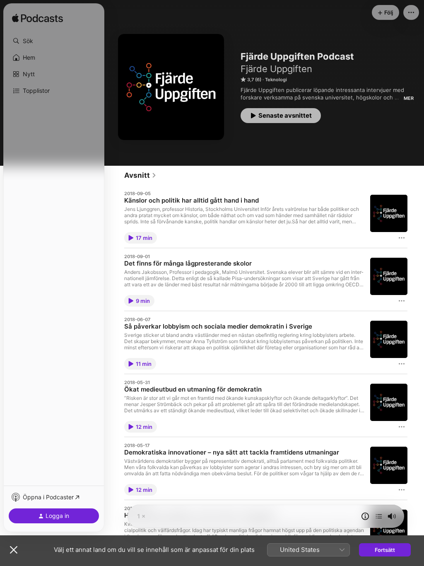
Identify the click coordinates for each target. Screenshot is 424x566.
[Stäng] (13, 550)
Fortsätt (385, 550)
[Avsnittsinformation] (365, 516)
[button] (54, 41)
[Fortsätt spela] (379, 516)
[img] (37, 19)
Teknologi (276, 79)
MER (409, 98)
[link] (140, 175)
